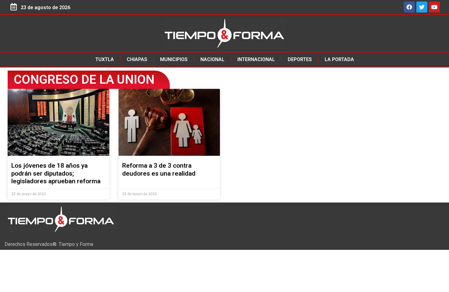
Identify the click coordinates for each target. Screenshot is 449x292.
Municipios (174, 59)
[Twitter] (421, 7)
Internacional (256, 59)
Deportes (300, 59)
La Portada (339, 59)
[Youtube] (434, 7)
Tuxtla (104, 59)
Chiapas (137, 59)
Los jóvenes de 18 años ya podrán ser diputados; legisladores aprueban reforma (55, 173)
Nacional (212, 59)
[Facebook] (409, 7)
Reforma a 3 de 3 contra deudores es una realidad (158, 169)
